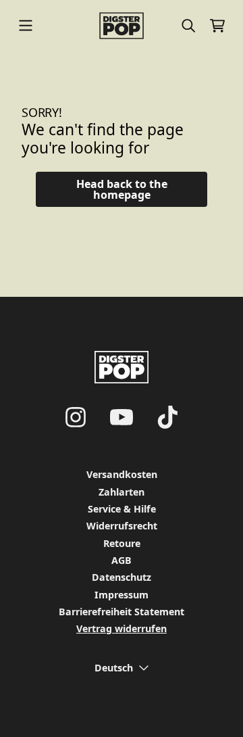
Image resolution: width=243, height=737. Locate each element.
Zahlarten (121, 491)
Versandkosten (121, 474)
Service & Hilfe (122, 508)
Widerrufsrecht (121, 525)
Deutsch (113, 667)
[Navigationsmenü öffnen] (25, 26)
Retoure (121, 543)
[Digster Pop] (121, 26)
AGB (121, 560)
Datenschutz (121, 577)
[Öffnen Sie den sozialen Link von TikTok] (167, 417)
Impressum (121, 594)
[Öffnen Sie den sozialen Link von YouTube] (121, 417)
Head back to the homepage (121, 189)
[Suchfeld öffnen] (187, 25)
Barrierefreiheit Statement (121, 611)
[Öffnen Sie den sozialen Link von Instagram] (75, 417)
